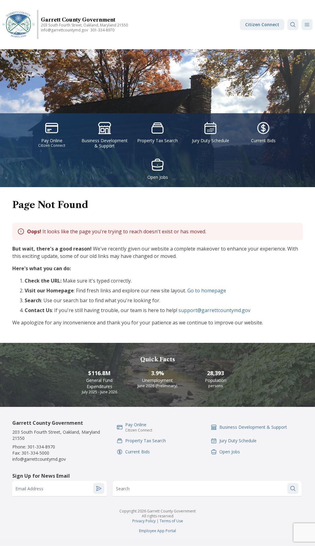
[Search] (292, 24)
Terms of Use (171, 521)
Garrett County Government (78, 20)
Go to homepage (206, 290)
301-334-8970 (102, 30)
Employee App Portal (157, 530)
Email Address (29, 489)
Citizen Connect (262, 24)
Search (123, 489)
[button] (307, 24)
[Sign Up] (98, 488)
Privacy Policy (144, 521)
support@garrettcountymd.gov (214, 310)
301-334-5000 (35, 453)
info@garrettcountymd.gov (64, 30)
